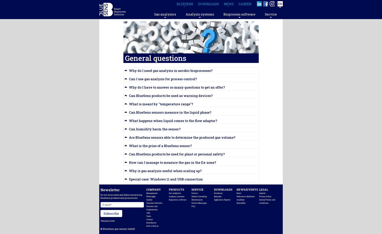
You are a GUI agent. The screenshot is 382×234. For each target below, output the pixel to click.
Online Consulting (199, 196)
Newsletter (241, 203)
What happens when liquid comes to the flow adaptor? (173, 121)
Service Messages (199, 203)
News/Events (247, 189)
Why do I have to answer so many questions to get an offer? (177, 87)
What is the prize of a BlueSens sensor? (160, 146)
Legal (263, 189)
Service (271, 14)
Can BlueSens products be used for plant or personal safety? (177, 154)
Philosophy (150, 196)
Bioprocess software (239, 14)
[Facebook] (265, 3)
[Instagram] (272, 3)
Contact (149, 219)
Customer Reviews (154, 203)
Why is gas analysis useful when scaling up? (165, 171)
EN (280, 4)
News (239, 193)
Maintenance (197, 200)
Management (152, 193)
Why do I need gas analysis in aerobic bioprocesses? (170, 70)
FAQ (193, 206)
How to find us (152, 226)
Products (176, 189)
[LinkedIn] (259, 3)
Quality (149, 200)
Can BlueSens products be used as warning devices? (171, 96)
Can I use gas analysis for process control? (163, 79)
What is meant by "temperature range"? (161, 104)
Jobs (148, 213)
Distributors (151, 222)
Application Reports (222, 200)
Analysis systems (200, 14)
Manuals (217, 196)
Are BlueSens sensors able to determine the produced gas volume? (182, 137)
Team (148, 216)
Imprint (262, 193)
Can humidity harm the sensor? (155, 129)
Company (153, 189)
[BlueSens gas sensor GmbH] (112, 9)
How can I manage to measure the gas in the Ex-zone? (172, 162)
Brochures (218, 193)
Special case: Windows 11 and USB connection (166, 179)
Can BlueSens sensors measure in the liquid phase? (170, 112)
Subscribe (111, 213)
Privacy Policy (265, 196)
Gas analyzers (165, 14)
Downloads (223, 189)
